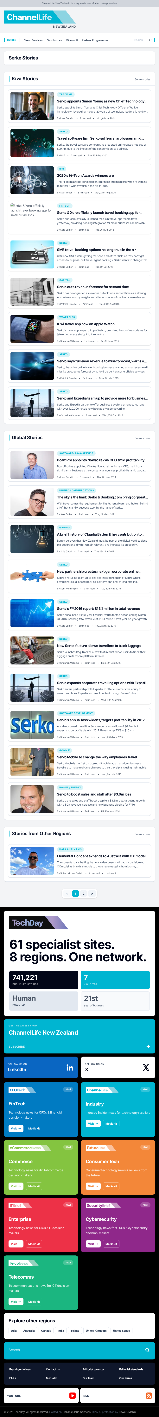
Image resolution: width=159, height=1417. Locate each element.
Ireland (75, 1330)
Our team (88, 1378)
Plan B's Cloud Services (76, 1412)
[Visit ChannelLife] (107, 1090)
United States (121, 1330)
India (61, 1330)
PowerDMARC (127, 1412)
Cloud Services (33, 40)
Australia (29, 1330)
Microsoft (72, 40)
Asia (14, 1330)
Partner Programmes (95, 40)
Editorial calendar (94, 1369)
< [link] (67, 893)
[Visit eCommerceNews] (30, 1148)
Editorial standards (131, 1369)
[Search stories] (147, 1350)
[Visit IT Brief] (30, 1205)
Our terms (125, 1378)
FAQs (12, 1378)
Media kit (34, 1128)
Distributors (54, 40)
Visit (13, 1128)
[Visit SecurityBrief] (107, 1205)
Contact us (53, 1369)
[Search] (150, 40)
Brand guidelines (20, 1369)
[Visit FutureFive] (107, 1148)
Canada (46, 1330)
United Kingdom (96, 1330)
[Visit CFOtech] (30, 1090)
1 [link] (75, 893)
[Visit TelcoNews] (30, 1263)
